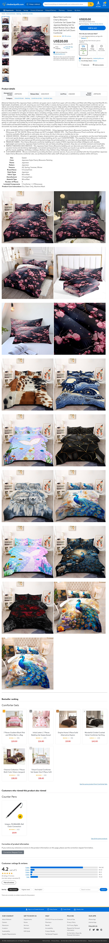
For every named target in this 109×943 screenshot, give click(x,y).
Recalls (47, 925)
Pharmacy (62, 10)
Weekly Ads (79, 909)
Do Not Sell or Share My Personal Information (74, 934)
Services (18, 10)
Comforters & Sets (27, 14)
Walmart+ (27, 928)
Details (95, 61)
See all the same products (99, 839)
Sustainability (6, 931)
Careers (69, 10)
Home (3, 14)
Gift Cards (27, 931)
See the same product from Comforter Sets (93, 784)
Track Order (66, 909)
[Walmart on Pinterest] (101, 930)
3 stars (27, 872)
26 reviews (68, 36)
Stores (26, 922)
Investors (5, 928)
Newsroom (5, 925)
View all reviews (9, 882)
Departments (10, 10)
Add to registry (99, 65)
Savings (26, 10)
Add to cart (92, 28)
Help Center (53, 909)
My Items (77, 10)
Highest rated (26, 889)
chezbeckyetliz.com (59, 54)
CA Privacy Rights (72, 925)
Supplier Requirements (9, 934)
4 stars (27, 870)
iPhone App (92, 919)
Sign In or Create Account (36, 909)
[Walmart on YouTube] (97, 930)
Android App (92, 922)
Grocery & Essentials (37, 10)
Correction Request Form (12, 852)
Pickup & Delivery (50, 10)
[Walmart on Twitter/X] (94, 930)
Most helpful (38, 889)
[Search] (91, 4)
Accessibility (49, 928)
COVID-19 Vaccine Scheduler (54, 919)
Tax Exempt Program (51, 934)
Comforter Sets (47, 98)
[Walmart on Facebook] (90, 930)
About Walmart (6, 919)
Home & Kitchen (10, 14)
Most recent (13, 889)
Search (103, 889)
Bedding (18, 14)
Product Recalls (50, 931)
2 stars (27, 874)
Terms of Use (71, 919)
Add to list (86, 65)
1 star (27, 877)
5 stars (27, 867)
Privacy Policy (71, 922)
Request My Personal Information (73, 929)
